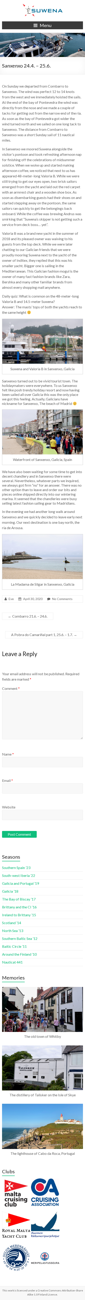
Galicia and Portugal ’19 (20, 883)
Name (8, 754)
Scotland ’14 (11, 923)
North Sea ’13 (12, 930)
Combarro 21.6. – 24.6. (27, 616)
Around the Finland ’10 (19, 954)
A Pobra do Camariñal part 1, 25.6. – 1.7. (44, 634)
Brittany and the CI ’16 (19, 907)
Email (7, 780)
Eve (11, 599)
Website (8, 807)
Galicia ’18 (10, 891)
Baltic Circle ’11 (14, 946)
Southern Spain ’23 (16, 867)
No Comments (62, 599)
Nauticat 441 (12, 962)
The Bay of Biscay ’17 (19, 899)
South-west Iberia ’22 (18, 875)
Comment (11, 688)
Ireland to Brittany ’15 (19, 915)
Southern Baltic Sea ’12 (19, 938)
